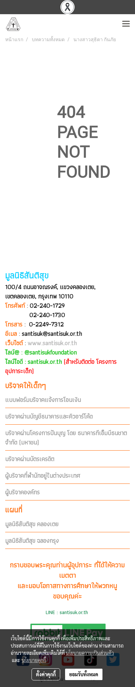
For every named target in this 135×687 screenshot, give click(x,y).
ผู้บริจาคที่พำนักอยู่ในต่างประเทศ (42, 475)
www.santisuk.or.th (52, 343)
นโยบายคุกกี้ (34, 660)
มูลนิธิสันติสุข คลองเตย (31, 524)
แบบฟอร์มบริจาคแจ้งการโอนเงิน (43, 400)
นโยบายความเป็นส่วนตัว (90, 653)
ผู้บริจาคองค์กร (22, 492)
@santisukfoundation (50, 352)
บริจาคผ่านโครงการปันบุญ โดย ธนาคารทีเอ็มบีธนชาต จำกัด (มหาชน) (66, 437)
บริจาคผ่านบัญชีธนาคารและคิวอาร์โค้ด (49, 416)
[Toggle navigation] (126, 24)
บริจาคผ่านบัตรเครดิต (29, 459)
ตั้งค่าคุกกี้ (46, 674)
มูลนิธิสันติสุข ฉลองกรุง (32, 540)
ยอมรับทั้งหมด (83, 674)
